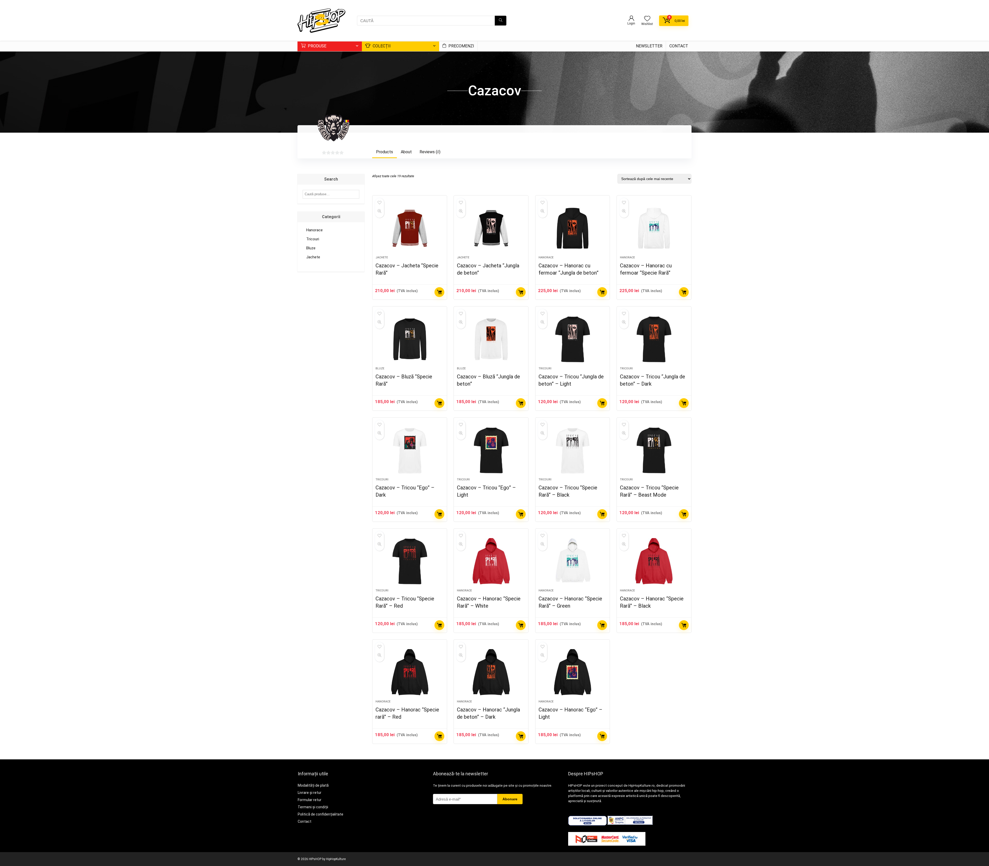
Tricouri (545, 368)
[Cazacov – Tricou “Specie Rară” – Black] (573, 450)
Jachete (382, 257)
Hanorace (546, 257)
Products (384, 151)
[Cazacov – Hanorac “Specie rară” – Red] (410, 672)
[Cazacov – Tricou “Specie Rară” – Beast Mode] (654, 450)
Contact (678, 46)
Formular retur (309, 800)
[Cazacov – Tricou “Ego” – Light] (491, 450)
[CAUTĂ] (500, 21)
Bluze (380, 368)
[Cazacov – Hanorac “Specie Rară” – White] (491, 561)
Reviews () (430, 151)
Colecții (381, 46)
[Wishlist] (647, 19)
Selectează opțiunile (439, 292)
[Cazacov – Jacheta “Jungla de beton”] (491, 228)
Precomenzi (460, 46)
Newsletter (649, 46)
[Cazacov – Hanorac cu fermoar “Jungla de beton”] (573, 228)
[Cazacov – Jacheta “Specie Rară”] (410, 228)
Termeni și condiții (313, 807)
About (406, 151)
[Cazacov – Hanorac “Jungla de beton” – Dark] (491, 672)
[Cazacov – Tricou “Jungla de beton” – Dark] (654, 339)
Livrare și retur (309, 793)
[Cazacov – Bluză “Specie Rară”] (410, 339)
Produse (316, 46)
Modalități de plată (313, 785)
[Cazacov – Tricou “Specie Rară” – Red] (410, 561)
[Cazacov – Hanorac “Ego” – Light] (573, 672)
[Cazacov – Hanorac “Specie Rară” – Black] (654, 561)
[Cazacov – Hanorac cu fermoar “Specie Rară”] (654, 228)
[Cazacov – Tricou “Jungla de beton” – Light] (573, 339)
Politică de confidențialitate (320, 814)
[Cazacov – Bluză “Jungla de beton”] (491, 339)
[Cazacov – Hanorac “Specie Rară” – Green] (573, 561)
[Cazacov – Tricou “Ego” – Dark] (410, 450)
